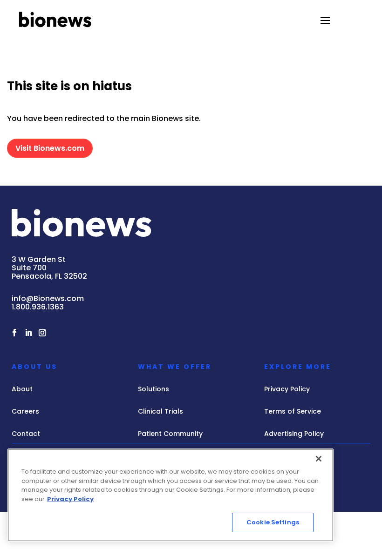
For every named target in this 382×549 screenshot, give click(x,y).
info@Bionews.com (48, 298)
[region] (170, 495)
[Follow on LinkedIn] (28, 332)
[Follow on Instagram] (42, 332)
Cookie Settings (272, 522)
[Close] (318, 459)
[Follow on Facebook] (14, 332)
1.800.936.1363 (38, 306)
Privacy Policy (70, 499)
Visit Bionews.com (49, 148)
